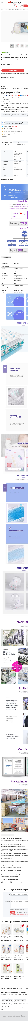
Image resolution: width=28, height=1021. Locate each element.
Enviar (12, 912)
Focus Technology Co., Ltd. (23, 1013)
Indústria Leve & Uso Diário (9, 9)
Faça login (4, 136)
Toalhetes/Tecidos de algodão (7, 988)
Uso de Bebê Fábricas (6, 1003)
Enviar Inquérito (13, 70)
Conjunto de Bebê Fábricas (20, 1000)
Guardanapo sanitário (17, 988)
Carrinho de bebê (17, 1003)
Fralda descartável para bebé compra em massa (12, 1006)
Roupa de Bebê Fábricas (7, 1000)
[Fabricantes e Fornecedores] (14, 2)
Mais (2, 1009)
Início (2, 9)
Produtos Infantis (18, 9)
